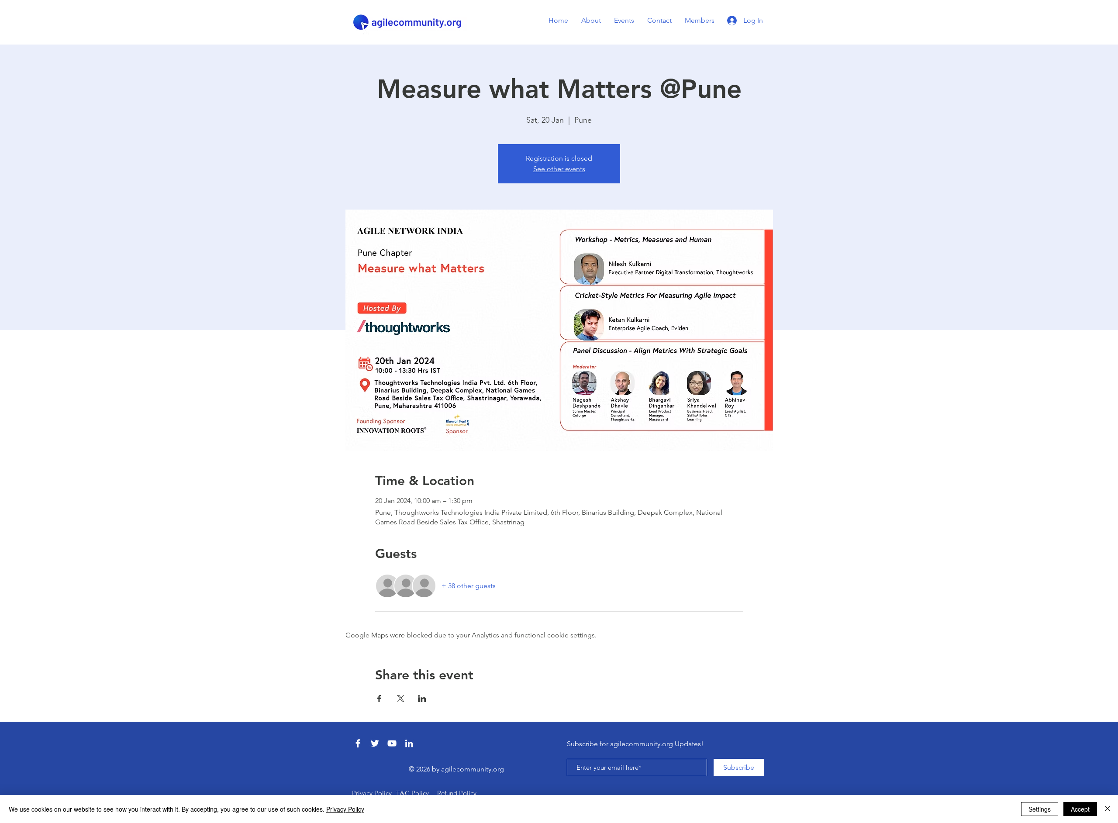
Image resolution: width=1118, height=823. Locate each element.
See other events (559, 169)
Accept (1080, 809)
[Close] (1107, 809)
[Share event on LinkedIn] (422, 698)
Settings (1039, 809)
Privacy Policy (345, 809)
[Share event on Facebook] (379, 698)
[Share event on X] (401, 698)
